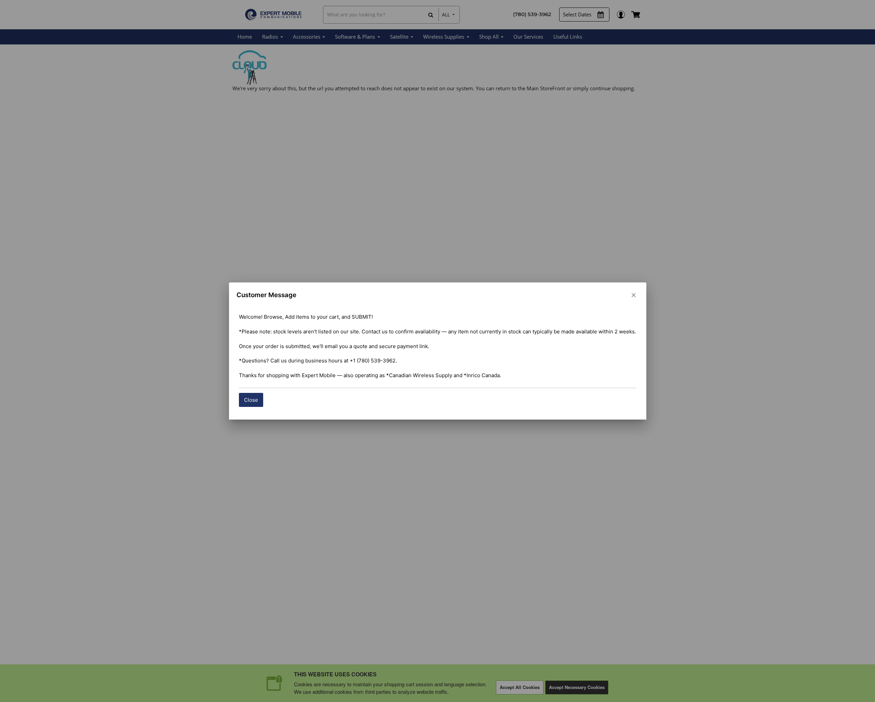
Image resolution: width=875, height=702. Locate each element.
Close (251, 400)
